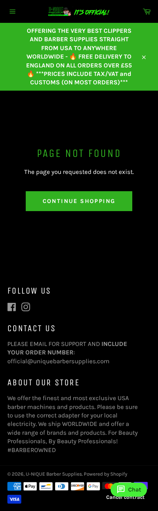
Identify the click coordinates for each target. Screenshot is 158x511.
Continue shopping (79, 200)
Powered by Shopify (105, 474)
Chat (128, 489)
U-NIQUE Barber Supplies (54, 474)
